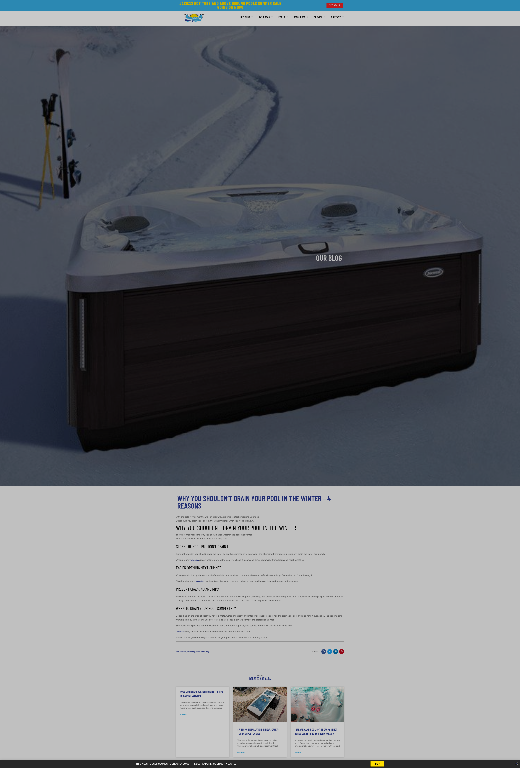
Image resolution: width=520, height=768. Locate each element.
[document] (260, 384)
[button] (516, 763)
